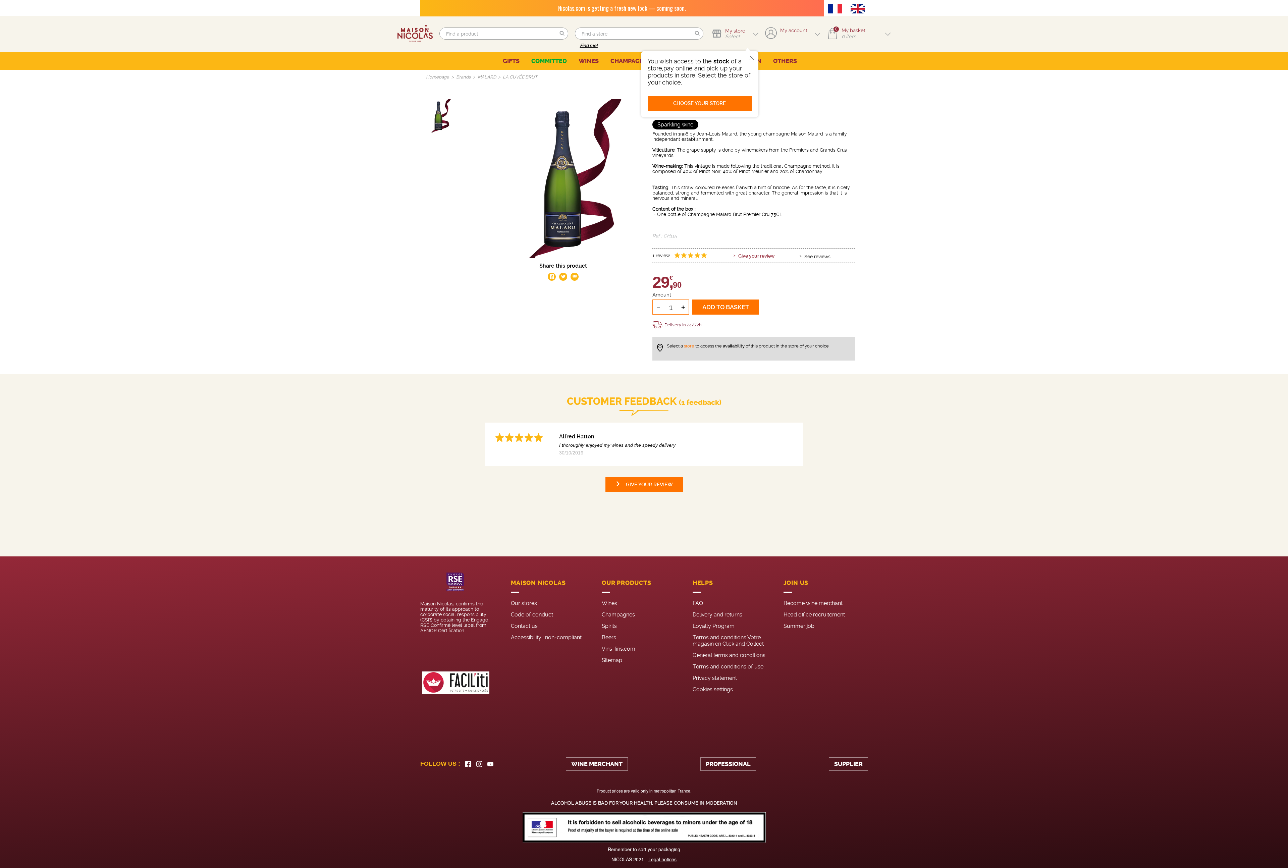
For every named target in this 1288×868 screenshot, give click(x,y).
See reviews (817, 256)
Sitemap (612, 660)
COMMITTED (549, 61)
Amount (661, 295)
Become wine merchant (813, 603)
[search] (503, 34)
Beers (609, 637)
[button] (562, 34)
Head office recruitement (814, 614)
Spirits (609, 626)
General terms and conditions (729, 655)
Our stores (524, 603)
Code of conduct (532, 614)
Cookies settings (713, 689)
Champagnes (618, 614)
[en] (859, 9)
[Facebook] (468, 764)
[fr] (837, 9)
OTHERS (785, 61)
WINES (589, 61)
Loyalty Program (714, 626)
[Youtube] (490, 764)
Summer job (799, 626)
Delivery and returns (717, 614)
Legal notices (662, 859)
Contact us (524, 626)
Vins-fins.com (618, 649)
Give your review (756, 256)
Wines (609, 603)
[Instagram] (479, 764)
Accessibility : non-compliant (546, 637)
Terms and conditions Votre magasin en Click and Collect (728, 640)
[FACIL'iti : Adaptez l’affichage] (455, 682)
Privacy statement (715, 678)
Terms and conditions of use (728, 666)
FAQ (698, 603)
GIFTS (511, 61)
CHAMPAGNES (631, 61)
